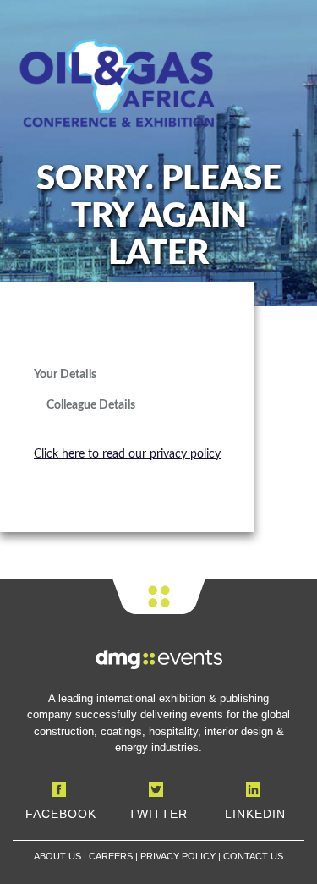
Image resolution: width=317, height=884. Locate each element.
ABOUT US (57, 856)
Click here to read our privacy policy (127, 454)
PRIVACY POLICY (178, 856)
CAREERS (111, 856)
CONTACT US (253, 856)
